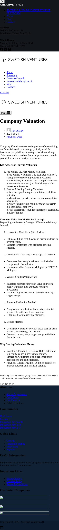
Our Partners (13, 400)
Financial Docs (14, 136)
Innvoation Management (19, 81)
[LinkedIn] (1, 528)
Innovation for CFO (10, 427)
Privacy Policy (14, 478)
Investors (4, 419)
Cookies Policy (14, 481)
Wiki (9, 84)
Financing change (16, 443)
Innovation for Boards (11, 422)
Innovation (12, 446)
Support (11, 449)
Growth (11, 440)
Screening (12, 75)
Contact (11, 87)
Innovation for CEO (10, 424)
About (10, 72)
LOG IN (4, 92)
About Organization (17, 394)
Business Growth (15, 78)
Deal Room (6, 416)
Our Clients (13, 397)
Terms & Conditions (17, 484)
